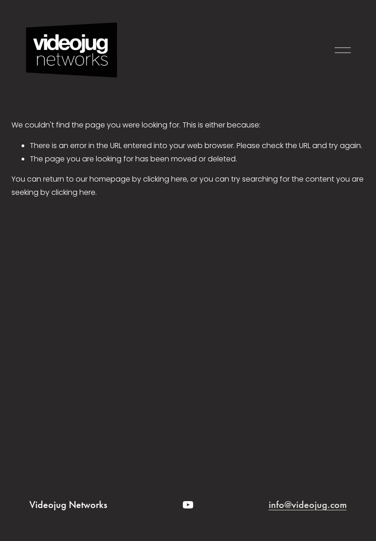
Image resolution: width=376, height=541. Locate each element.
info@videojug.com (308, 505)
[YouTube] (188, 504)
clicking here (165, 179)
